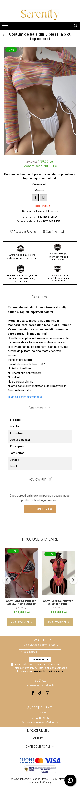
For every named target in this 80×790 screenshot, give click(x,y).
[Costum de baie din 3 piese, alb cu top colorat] (40, 101)
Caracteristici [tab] (40, 408)
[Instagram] (47, 693)
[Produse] (5, 27)
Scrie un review (40, 509)
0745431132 (42, 717)
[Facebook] (32, 693)
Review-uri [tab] (40, 479)
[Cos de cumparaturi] (66, 26)
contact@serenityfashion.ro (42, 722)
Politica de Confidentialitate (49, 671)
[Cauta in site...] (75, 26)
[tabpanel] (40, 101)
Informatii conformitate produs (25, 396)
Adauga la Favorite (24, 231)
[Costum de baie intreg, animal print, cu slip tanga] (21, 573)
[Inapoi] (3, 35)
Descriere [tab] (40, 297)
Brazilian (15, 426)
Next (74, 105)
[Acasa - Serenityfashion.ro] (40, 14)
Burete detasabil (20, 439)
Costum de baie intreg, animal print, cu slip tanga (21, 603)
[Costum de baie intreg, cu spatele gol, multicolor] (58, 573)
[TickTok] (40, 693)
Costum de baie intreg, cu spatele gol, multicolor (58, 603)
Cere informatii (54, 231)
